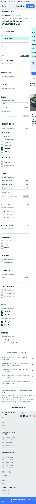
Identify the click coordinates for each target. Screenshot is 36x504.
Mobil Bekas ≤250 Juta (7, 465)
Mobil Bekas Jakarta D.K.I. (8, 437)
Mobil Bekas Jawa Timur (8, 445)
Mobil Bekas (13, 18)
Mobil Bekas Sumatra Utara (9, 448)
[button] (5, 1)
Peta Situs (4, 475)
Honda (3, 422)
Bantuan (3, 500)
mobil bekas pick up (16, 15)
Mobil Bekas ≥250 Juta (7, 468)
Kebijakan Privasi (6, 493)
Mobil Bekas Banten (7, 442)
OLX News (4, 483)
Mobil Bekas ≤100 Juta (7, 457)
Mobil (7, 18)
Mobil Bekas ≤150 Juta (7, 460)
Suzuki (3, 425)
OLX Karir (4, 480)
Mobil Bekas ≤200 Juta (7, 462)
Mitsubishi (4, 428)
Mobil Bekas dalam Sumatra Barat (26, 18)
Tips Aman (4, 496)
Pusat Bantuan (5, 490)
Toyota (3, 417)
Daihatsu (4, 420)
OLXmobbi (4, 478)
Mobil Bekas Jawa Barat (8, 440)
